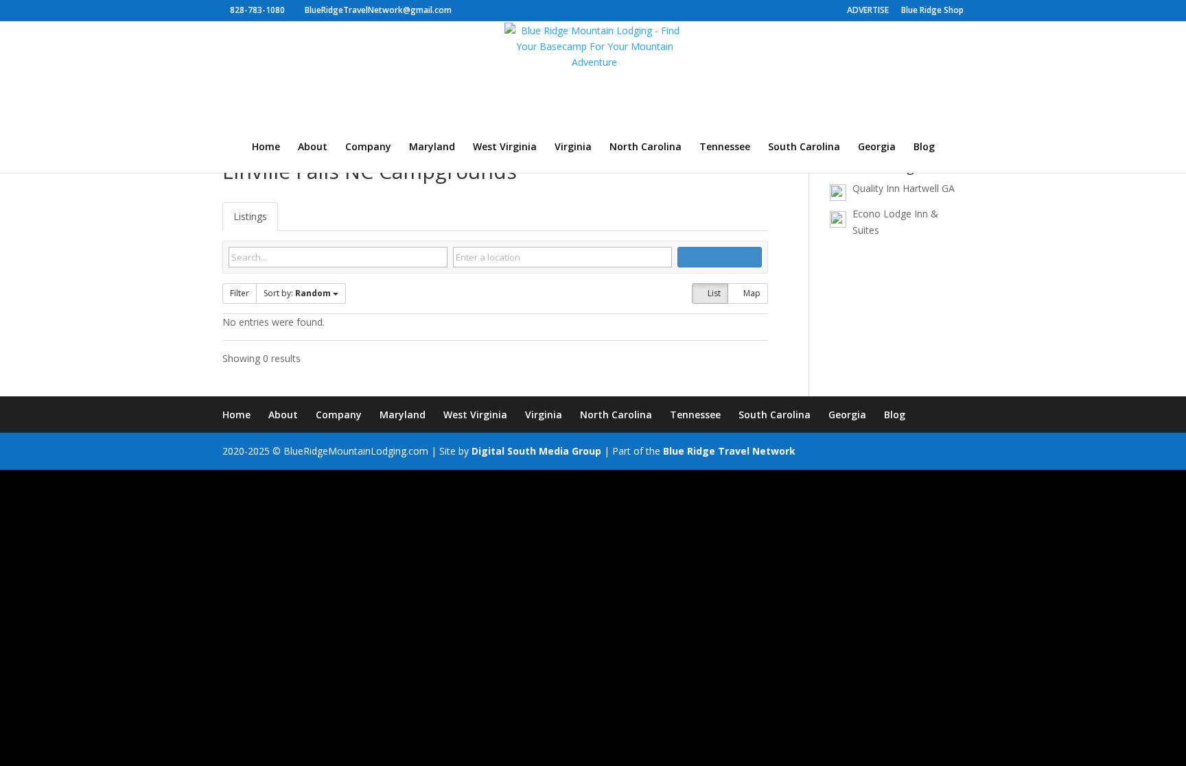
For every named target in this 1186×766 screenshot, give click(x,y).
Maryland (432, 147)
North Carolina (645, 147)
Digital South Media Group (536, 450)
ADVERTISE (868, 11)
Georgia (877, 147)
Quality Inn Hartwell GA (903, 188)
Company (368, 147)
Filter (239, 293)
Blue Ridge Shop (932, 11)
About (312, 147)
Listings (250, 216)
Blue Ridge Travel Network (729, 450)
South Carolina (804, 147)
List (713, 293)
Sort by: (297, 293)
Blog (924, 147)
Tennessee (724, 147)
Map (750, 293)
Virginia (573, 147)
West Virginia (505, 147)
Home (266, 147)
